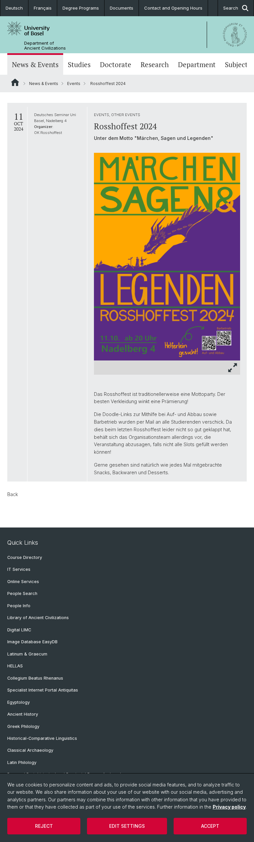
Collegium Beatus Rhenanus (35, 678)
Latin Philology (21, 762)
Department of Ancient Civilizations (45, 46)
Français (43, 8)
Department (197, 64)
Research (155, 64)
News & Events (35, 64)
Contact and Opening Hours (173, 8)
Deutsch (14, 8)
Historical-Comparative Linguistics (42, 738)
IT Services (18, 569)
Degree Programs (81, 8)
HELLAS (15, 665)
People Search (22, 593)
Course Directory (24, 557)
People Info (18, 605)
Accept (210, 826)
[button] (232, 367)
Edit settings (127, 826)
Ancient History (22, 714)
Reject (44, 826)
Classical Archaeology (30, 750)
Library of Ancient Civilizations (38, 617)
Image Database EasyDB (32, 641)
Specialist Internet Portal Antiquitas (42, 690)
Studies (79, 64)
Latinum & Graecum (27, 654)
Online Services (23, 581)
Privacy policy (229, 807)
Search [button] (230, 8)
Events (73, 83)
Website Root (15, 82)
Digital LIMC (19, 629)
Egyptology (18, 702)
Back (12, 494)
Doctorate (115, 64)
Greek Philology (23, 726)
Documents (121, 8)
